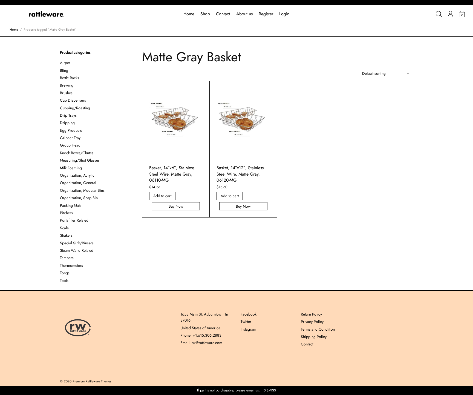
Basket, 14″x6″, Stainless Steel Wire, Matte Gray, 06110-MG (171, 174)
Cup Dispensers (73, 100)
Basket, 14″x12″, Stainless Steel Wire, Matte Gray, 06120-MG (240, 174)
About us (244, 14)
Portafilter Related (74, 220)
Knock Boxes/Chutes (76, 153)
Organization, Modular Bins (82, 190)
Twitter (246, 321)
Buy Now (176, 206)
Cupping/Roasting (75, 108)
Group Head (70, 145)
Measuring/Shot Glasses (80, 160)
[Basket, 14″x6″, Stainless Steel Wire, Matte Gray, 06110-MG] (176, 119)
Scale (64, 228)
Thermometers (71, 265)
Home (188, 14)
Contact (223, 14)
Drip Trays (68, 115)
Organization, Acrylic (77, 175)
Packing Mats (70, 205)
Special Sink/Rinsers (77, 243)
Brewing (66, 85)
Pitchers (66, 213)
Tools (64, 280)
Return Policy (311, 314)
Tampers (67, 258)
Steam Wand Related (76, 250)
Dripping (67, 122)
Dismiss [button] (270, 390)
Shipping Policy (314, 336)
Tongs (65, 273)
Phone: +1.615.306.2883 (200, 335)
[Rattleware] (46, 14)
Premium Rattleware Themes (92, 381)
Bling (64, 70)
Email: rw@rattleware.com (201, 342)
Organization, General (78, 182)
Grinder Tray (70, 138)
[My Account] (450, 14)
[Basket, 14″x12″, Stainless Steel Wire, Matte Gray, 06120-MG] (243, 119)
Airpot (65, 62)
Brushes (66, 93)
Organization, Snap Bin (79, 198)
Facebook (248, 314)
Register (266, 14)
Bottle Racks (69, 78)
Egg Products (71, 130)
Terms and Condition (318, 329)
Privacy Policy (312, 321)
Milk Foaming (71, 168)
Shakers (66, 235)
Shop (205, 14)
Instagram (248, 329)
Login (284, 14)
